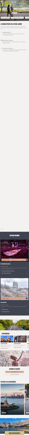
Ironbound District (5, 309)
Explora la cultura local (5, 17)
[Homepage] (2, 1)
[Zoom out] (27, 57)
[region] (14, 142)
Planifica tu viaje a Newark (15, 374)
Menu (26, 1)
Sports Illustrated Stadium (6, 273)
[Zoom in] (27, 56)
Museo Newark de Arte (6, 311)
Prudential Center (5, 266)
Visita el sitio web (14, 371)
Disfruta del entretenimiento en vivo (17, 17)
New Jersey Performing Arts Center (8, 271)
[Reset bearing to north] (27, 58)
